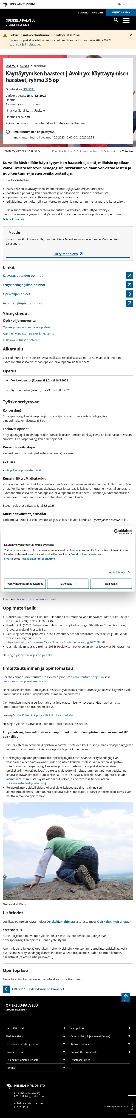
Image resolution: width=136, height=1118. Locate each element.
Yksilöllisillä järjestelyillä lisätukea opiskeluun (46, 715)
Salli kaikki (111, 583)
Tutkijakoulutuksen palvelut (21, 340)
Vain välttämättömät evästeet (25, 583)
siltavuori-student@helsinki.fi (25, 783)
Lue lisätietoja (116, 572)
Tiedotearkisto (14, 1036)
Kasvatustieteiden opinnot (24, 276)
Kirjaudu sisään (121, 12)
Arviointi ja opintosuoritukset (36, 599)
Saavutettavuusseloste (84, 1052)
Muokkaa (66, 583)
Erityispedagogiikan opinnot (24, 285)
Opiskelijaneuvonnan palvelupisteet (26, 327)
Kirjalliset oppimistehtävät (23, 470)
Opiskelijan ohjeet (16, 294)
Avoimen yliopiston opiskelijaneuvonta (28, 334)
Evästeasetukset (80, 1060)
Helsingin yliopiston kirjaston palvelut (28, 655)
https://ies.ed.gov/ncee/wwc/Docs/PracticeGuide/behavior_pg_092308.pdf (55, 642)
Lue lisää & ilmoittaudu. (25, 44)
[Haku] (116, 20)
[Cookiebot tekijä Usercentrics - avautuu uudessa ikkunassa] (116, 531)
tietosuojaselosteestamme (38, 558)
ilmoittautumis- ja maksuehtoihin (25, 681)
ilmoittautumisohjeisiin (88, 677)
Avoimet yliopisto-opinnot (24, 304)
